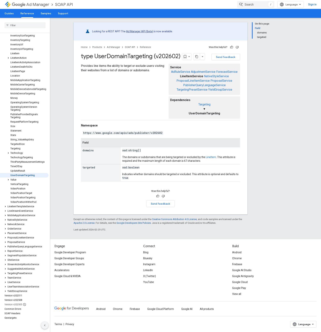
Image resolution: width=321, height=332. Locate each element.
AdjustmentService (203, 72)
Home (84, 47)
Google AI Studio (242, 270)
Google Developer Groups (69, 258)
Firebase (237, 264)
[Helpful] (231, 47)
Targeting (204, 104)
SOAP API (64, 4)
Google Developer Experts (69, 264)
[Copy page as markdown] (196, 56)
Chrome (237, 258)
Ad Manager (37, 4)
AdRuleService (180, 72)
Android (236, 252)
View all (236, 293)
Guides (9, 13)
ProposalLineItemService (193, 80)
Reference (27, 13)
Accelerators (61, 270)
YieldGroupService (220, 89)
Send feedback (225, 57)
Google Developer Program (70, 252)
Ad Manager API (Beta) (139, 31)
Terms (58, 324)
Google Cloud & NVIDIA (67, 276)
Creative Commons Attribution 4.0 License (174, 219)
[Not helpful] (237, 47)
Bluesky (147, 258)
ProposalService (221, 80)
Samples (46, 13)
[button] (24, 58)
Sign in (312, 4)
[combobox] (255, 4)
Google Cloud (240, 282)
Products (97, 47)
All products (207, 308)
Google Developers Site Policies (133, 223)
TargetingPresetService (192, 89)
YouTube (148, 282)
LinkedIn (148, 270)
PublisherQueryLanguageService (204, 85)
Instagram (149, 264)
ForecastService (227, 72)
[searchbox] (25, 25)
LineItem (211, 157)
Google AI (186, 308)
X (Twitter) (149, 276)
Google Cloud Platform (160, 308)
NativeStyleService (216, 76)
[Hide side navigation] (44, 325)
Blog (145, 252)
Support (63, 13)
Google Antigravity (243, 276)
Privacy (70, 324)
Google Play (239, 288)
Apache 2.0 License (84, 223)
